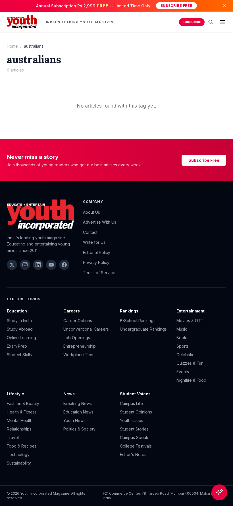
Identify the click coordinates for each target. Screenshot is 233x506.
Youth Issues (131, 420)
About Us (91, 212)
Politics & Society (79, 429)
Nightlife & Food (191, 380)
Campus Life (131, 403)
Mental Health (19, 420)
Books (182, 337)
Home (12, 46)
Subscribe (191, 22)
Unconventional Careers (86, 329)
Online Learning (21, 337)
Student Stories (134, 429)
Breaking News (77, 403)
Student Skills (19, 354)
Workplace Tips (78, 354)
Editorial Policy (96, 252)
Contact (90, 232)
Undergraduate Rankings (143, 329)
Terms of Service (99, 272)
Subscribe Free (176, 5)
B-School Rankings (137, 320)
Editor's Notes (133, 454)
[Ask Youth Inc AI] (219, 492)
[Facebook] (64, 265)
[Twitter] (12, 265)
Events (182, 371)
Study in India (19, 320)
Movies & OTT (190, 320)
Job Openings (76, 337)
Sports (182, 346)
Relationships (19, 429)
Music (181, 329)
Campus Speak (134, 437)
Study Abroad (20, 329)
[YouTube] (51, 265)
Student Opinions (136, 412)
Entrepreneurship (79, 346)
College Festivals (136, 446)
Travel (13, 437)
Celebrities (186, 354)
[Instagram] (25, 265)
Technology (18, 454)
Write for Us (94, 242)
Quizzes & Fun (189, 363)
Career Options (77, 320)
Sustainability (19, 463)
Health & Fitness (22, 412)
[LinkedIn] (38, 265)
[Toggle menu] (222, 22)
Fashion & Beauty (23, 403)
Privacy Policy (96, 262)
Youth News (74, 420)
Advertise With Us (99, 222)
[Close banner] (224, 6)
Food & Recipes (22, 446)
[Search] (211, 22)
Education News (78, 412)
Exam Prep (17, 346)
